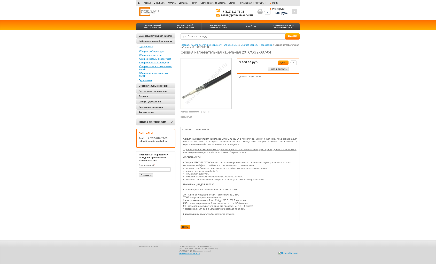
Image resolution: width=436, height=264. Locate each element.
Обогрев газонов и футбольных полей (155, 67)
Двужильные (145, 80)
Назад (185, 227)
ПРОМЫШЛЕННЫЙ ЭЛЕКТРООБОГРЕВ (152, 27)
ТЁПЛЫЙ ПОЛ (250, 27)
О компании (159, 3)
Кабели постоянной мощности (155, 41)
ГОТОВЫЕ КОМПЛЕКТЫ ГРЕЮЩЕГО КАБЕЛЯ (283, 27)
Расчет (194, 3)
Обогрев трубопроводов (151, 51)
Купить (283, 62)
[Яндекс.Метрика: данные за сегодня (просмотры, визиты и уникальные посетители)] (288, 253)
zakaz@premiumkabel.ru (189, 253)
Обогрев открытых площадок (154, 62)
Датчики (143, 96)
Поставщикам (245, 3)
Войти (275, 3)
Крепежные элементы (151, 107)
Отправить (146, 175)
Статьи (232, 3)
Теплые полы (146, 112)
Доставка (183, 3)
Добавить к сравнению (250, 77)
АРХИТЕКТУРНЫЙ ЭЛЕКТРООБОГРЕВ (185, 27)
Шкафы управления (150, 101)
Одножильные (146, 46)
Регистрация (278, 9)
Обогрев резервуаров (150, 55)
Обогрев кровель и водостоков (155, 59)
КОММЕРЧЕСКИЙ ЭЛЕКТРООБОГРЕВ (218, 27)
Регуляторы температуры (153, 91)
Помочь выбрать (278, 69)
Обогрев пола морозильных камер (153, 74)
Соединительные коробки (153, 86)
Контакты (259, 3)
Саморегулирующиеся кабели (155, 36)
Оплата (172, 3)
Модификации (202, 129)
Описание (187, 130)
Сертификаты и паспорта (212, 3)
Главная (147, 3)
